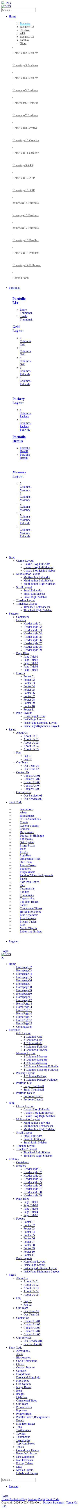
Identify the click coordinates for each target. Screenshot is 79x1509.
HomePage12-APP (23, 177)
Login (4, 951)
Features (32, 1499)
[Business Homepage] (12, 71)
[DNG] (6, 3)
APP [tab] (22, 33)
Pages (41, 1499)
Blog (24, 1499)
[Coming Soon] (12, 271)
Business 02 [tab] (27, 26)
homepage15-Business (25, 215)
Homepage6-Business (25, 102)
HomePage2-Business (25, 52)
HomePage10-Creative (25, 140)
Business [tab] (25, 23)
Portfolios (15, 1499)
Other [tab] (23, 43)
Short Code (52, 1499)
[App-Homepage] (12, 59)
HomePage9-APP (22, 165)
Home (5, 1499)
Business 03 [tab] (27, 36)
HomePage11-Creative (25, 152)
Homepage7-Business (25, 115)
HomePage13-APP (23, 190)
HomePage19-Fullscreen (26, 265)
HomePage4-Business (25, 77)
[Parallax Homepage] (12, 46)
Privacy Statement (53, 1502)
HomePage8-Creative (24, 127)
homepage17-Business (25, 227)
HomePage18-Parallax (25, 252)
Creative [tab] (25, 30)
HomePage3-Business (25, 65)
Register (13, 941)
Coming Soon (20, 277)
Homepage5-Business (25, 90)
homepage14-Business (25, 202)
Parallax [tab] (24, 40)
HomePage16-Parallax (25, 240)
